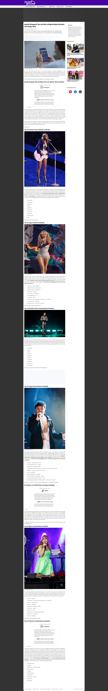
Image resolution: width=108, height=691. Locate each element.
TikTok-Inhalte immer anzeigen (47, 501)
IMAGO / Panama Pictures (29, 337)
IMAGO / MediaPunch (29, 274)
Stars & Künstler (30, 6)
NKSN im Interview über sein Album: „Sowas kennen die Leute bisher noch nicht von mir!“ (75, 54)
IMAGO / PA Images (28, 187)
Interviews (69, 6)
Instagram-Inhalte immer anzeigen (47, 99)
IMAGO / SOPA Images (29, 68)
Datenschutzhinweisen (50, 104)
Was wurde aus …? (42, 6)
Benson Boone (38, 287)
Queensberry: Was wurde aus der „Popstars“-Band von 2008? (73, 81)
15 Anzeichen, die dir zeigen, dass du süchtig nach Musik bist (74, 68)
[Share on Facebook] (75, 91)
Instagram (29, 107)
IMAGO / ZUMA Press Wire (29, 449)
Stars (25, 192)
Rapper (50, 341)
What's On (52, 6)
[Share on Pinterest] (70, 91)
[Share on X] (80, 91)
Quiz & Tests (60, 6)
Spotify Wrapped (47, 71)
